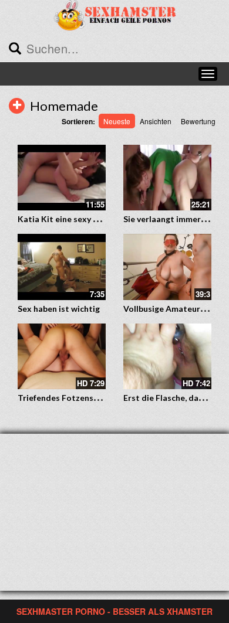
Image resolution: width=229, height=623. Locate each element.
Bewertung (198, 121)
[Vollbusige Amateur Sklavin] (167, 267)
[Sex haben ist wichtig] (62, 267)
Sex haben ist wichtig (59, 309)
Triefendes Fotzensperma (68, 398)
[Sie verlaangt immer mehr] (167, 178)
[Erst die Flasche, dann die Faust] (167, 357)
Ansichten (155, 121)
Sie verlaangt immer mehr (173, 219)
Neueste (116, 121)
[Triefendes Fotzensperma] (62, 354)
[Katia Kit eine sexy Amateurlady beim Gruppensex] (62, 178)
